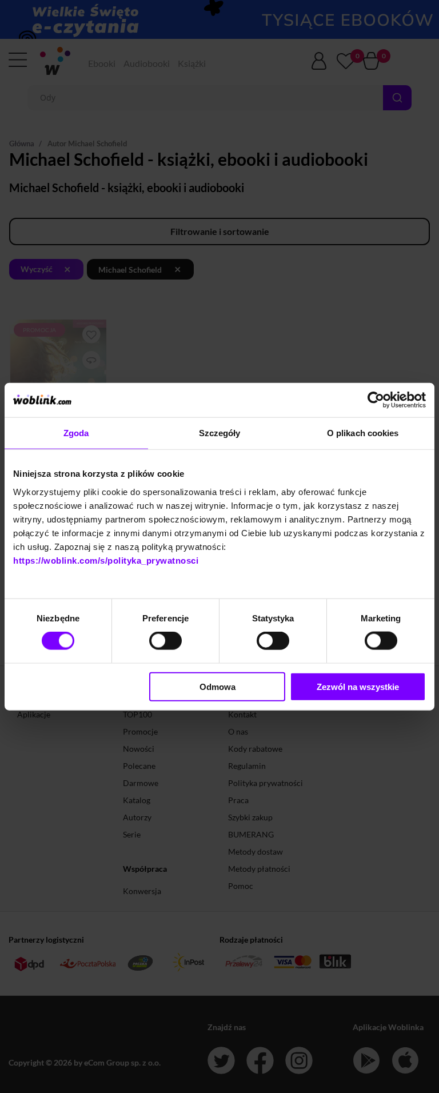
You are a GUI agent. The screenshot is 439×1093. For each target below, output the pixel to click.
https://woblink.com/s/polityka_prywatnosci (105, 560)
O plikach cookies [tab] (363, 433)
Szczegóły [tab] (220, 433)
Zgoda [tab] (76, 433)
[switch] (165, 641)
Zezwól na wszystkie (358, 686)
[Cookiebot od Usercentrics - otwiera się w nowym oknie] (376, 400)
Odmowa (217, 686)
